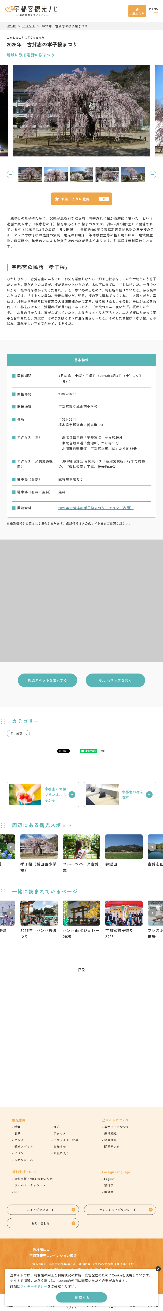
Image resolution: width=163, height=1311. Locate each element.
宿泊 (56, 1127)
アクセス (59, 1133)
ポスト (65, 751)
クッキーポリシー (33, 1286)
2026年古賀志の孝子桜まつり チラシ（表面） (95, 507)
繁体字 (109, 1192)
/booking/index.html (120, 794)
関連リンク (112, 1146)
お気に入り (137, 13)
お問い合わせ (40, 1223)
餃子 (17, 1133)
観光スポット (23, 1146)
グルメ (19, 1140)
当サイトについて (116, 1127)
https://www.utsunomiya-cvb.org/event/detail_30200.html (81, 920)
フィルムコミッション (30, 1185)
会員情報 (110, 1140)
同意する (82, 1297)
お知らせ (59, 1146)
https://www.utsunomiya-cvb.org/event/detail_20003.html (124, 920)
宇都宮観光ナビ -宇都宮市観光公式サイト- (32, 11)
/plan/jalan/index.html (43, 794)
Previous (10, 174)
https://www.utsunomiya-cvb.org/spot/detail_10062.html (81, 854)
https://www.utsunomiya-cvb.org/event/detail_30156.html (39, 920)
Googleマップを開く (115, 680)
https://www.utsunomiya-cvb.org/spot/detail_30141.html (39, 854)
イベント (28, 26)
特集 (17, 1127)
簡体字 (109, 1185)
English (109, 1179)
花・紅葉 (16, 733)
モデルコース (23, 1160)
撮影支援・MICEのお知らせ (33, 1179)
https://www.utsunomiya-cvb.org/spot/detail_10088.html (124, 850)
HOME (11, 26)
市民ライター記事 (66, 1140)
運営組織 (110, 1133)
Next (152, 174)
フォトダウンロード (40, 1210)
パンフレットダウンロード (118, 1210)
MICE (18, 1192)
